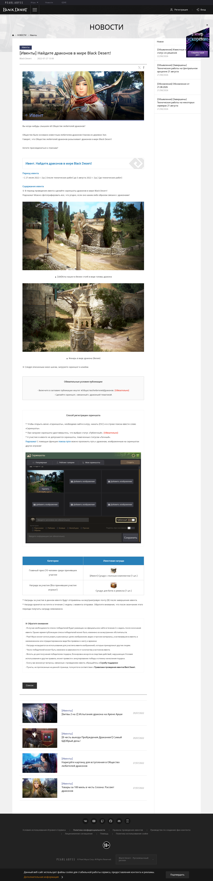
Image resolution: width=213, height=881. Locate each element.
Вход (203, 9)
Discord (119, 821)
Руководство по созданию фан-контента (170, 830)
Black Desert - (133, 859)
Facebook (111, 821)
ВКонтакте (85, 821)
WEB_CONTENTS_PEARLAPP (127, 821)
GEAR (64, 2)
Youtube (94, 821)
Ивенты (33, 35)
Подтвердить (177, 874)
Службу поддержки (109, 662)
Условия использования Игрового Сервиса (44, 830)
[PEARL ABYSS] (14, 2)
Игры (33, 2)
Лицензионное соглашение (79, 833)
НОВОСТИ (21, 35)
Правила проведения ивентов (128, 830)
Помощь (104, 833)
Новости (49, 2)
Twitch (102, 821)
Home (13, 35)
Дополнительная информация (41, 877)
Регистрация (181, 9)
